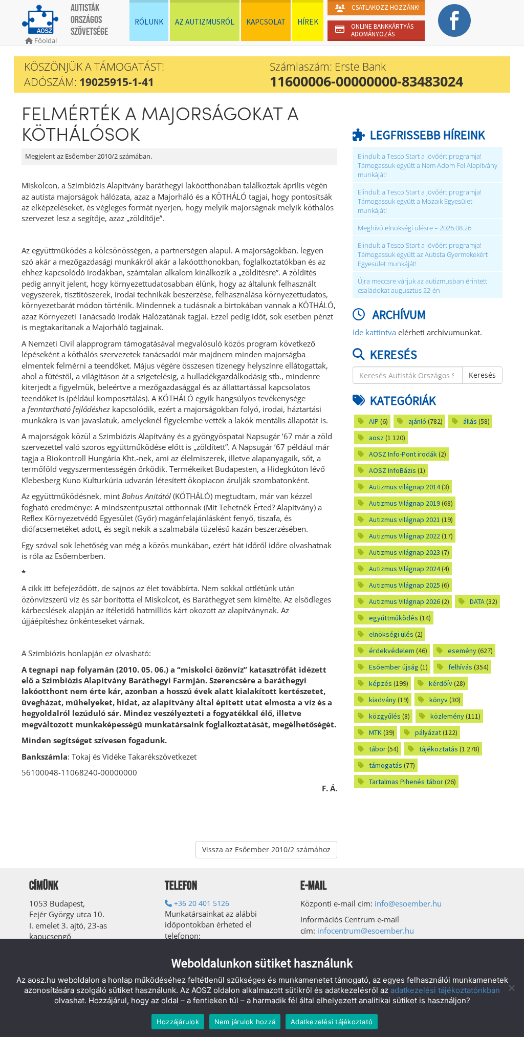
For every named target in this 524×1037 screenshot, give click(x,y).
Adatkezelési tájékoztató (332, 1022)
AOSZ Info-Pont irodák (403, 454)
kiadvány (382, 699)
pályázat (428, 732)
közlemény (447, 716)
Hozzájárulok (178, 1022)
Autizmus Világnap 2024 (404, 568)
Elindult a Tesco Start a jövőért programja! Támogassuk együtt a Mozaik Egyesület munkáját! (420, 201)
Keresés (482, 375)
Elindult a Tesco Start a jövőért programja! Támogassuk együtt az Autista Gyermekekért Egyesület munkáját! (423, 254)
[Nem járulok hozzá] (511, 988)
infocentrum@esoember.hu (365, 930)
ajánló (417, 421)
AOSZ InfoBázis (392, 470)
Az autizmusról (204, 22)
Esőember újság (394, 667)
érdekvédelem (391, 650)
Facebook (454, 20)
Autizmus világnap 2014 (404, 486)
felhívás (460, 667)
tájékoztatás (438, 748)
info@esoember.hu (408, 903)
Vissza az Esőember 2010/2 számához (266, 849)
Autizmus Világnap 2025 (404, 585)
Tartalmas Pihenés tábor (406, 781)
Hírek (307, 22)
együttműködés (393, 617)
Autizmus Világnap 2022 (404, 536)
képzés (380, 683)
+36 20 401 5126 (200, 903)
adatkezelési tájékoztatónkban (445, 990)
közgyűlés (385, 716)
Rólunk (149, 22)
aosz (376, 437)
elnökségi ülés (391, 634)
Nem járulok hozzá (244, 1022)
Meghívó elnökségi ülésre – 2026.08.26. (415, 228)
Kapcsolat (266, 22)
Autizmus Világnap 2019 (404, 503)
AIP (374, 421)
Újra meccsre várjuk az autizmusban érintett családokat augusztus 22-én (422, 286)
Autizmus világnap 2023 (404, 552)
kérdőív (440, 683)
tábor (377, 748)
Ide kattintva (374, 332)
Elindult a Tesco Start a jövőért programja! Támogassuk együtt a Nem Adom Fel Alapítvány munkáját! (427, 165)
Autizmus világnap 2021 (404, 519)
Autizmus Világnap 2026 (404, 601)
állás (470, 421)
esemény (462, 650)
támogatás (385, 765)
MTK (375, 732)
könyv (438, 699)
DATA (477, 601)
